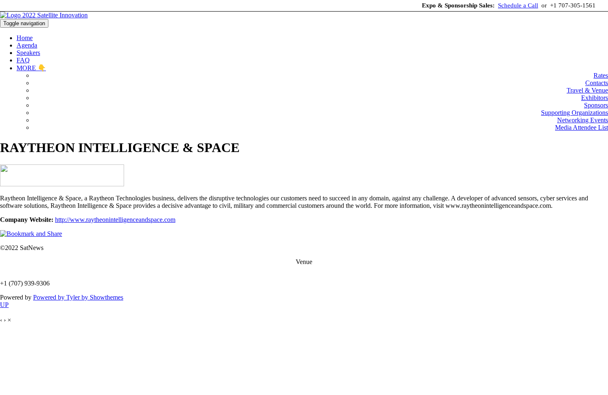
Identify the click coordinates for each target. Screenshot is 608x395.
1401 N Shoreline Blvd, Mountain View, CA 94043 (304, 269)
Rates (601, 75)
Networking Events (582, 120)
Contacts (596, 82)
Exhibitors (594, 97)
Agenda (27, 45)
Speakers (28, 52)
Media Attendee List (581, 127)
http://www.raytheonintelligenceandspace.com (115, 219)
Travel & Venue (587, 90)
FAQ (23, 60)
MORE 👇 (31, 67)
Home (25, 37)
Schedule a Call (518, 5)
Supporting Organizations (574, 112)
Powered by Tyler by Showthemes (78, 297)
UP (4, 304)
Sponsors (596, 105)
